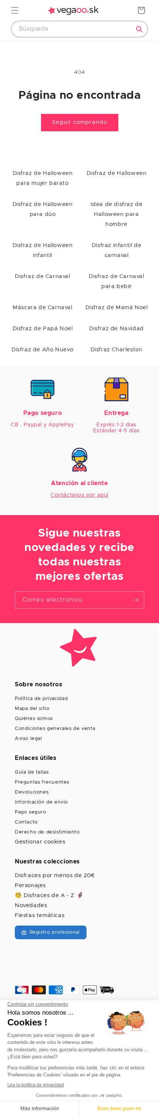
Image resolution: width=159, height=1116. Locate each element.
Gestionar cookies (40, 842)
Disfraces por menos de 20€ (55, 875)
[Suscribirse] (136, 600)
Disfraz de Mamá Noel (116, 307)
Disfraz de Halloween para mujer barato (43, 178)
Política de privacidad (41, 698)
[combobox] (79, 29)
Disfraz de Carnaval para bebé (116, 281)
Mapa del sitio (32, 708)
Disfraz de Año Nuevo (42, 349)
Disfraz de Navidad (116, 328)
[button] (15, 10)
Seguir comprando (79, 122)
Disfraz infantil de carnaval (116, 250)
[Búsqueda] (139, 29)
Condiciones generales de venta (55, 728)
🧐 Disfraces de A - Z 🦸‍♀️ (49, 895)
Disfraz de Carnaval (42, 276)
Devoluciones (31, 792)
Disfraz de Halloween (117, 173)
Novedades (31, 905)
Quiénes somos (34, 718)
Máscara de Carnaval (42, 307)
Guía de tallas (31, 772)
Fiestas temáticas (39, 915)
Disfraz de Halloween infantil (43, 250)
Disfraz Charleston (117, 349)
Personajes (30, 885)
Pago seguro (30, 812)
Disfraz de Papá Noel (43, 328)
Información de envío (41, 802)
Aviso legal (28, 738)
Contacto (26, 822)
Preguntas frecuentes (42, 782)
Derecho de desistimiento (47, 832)
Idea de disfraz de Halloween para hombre (117, 214)
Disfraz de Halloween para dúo (43, 209)
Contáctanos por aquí (79, 495)
